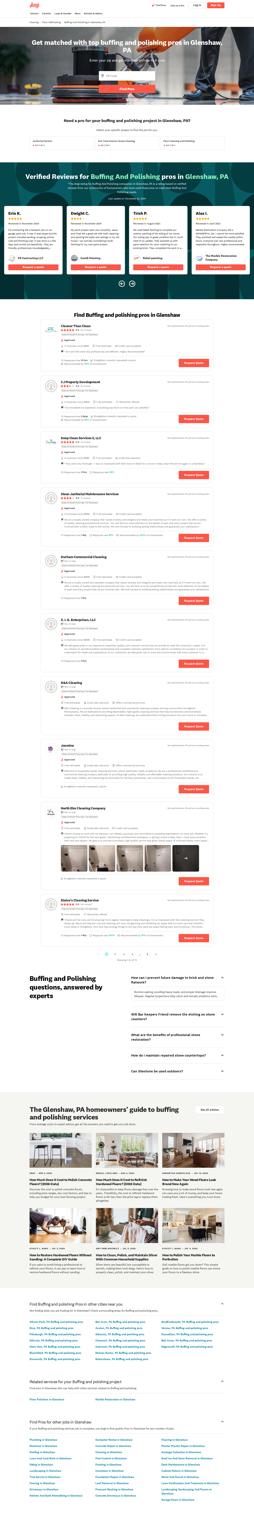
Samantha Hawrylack (176, 1173)
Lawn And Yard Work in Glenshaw (51, 1458)
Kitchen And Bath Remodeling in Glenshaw (56, 1495)
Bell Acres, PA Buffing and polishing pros (186, 1340)
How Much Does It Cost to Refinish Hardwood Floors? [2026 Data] (121, 1182)
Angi (32, 1173)
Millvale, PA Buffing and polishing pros (54, 1340)
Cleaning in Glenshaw (108, 1452)
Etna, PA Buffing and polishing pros (51, 1328)
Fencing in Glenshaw (42, 1483)
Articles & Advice (93, 13)
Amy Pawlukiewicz (107, 1248)
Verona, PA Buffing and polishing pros (184, 1328)
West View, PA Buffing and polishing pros (55, 1347)
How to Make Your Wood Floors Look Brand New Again (189, 1182)
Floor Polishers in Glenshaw (47, 1399)
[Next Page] (156, 954)
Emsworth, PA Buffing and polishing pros (55, 1359)
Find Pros (127, 89)
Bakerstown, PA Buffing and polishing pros (121, 1359)
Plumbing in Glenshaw (43, 1440)
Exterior (46, 13)
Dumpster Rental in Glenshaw (114, 1440)
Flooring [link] (34, 22)
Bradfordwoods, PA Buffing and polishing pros (190, 1322)
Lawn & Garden (63, 13)
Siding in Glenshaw (41, 1464)
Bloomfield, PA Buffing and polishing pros (55, 1353)
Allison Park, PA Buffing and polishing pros (56, 1322)
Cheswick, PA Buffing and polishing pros (120, 1340)
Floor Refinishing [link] (51, 22)
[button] (74, 858)
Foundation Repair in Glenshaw (114, 1477)
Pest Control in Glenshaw (111, 1458)
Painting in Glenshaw (108, 1464)
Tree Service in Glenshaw (45, 1477)
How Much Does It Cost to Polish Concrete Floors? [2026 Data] (61, 1182)
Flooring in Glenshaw (174, 1440)
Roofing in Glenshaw (42, 1452)
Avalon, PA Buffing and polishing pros (118, 1328)
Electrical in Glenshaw (43, 1446)
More (77, 13)
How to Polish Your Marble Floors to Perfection (188, 1257)
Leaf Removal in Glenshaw (112, 1483)
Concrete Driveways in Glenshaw (115, 1495)
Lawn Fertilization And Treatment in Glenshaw (190, 1483)
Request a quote (33, 267)
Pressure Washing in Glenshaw (114, 1489)
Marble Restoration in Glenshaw (115, 1399)
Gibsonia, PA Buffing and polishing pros (119, 1334)
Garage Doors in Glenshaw (177, 1500)
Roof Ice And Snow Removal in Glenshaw (187, 1458)
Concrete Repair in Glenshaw (113, 1446)
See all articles (210, 1110)
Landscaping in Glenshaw (45, 1471)
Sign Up (216, 5)
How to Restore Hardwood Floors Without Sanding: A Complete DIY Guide (60, 1257)
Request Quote (194, 363)
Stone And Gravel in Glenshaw (180, 1477)
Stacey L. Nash (39, 1248)
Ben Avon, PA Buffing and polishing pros (120, 1322)
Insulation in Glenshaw (109, 1471)
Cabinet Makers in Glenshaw (179, 1471)
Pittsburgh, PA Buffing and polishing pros (55, 1334)
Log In (197, 5)
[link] (11, 258)
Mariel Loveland (106, 1173)
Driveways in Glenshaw (44, 1489)
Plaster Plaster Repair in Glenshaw (183, 1446)
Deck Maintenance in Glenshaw (180, 1464)
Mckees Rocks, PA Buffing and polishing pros (123, 1353)
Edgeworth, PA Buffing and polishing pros (187, 1347)
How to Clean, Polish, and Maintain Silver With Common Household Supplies (126, 1257)
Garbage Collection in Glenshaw (181, 1452)
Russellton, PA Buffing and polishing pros (187, 1334)
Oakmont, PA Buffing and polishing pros (120, 1347)
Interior (34, 13)
